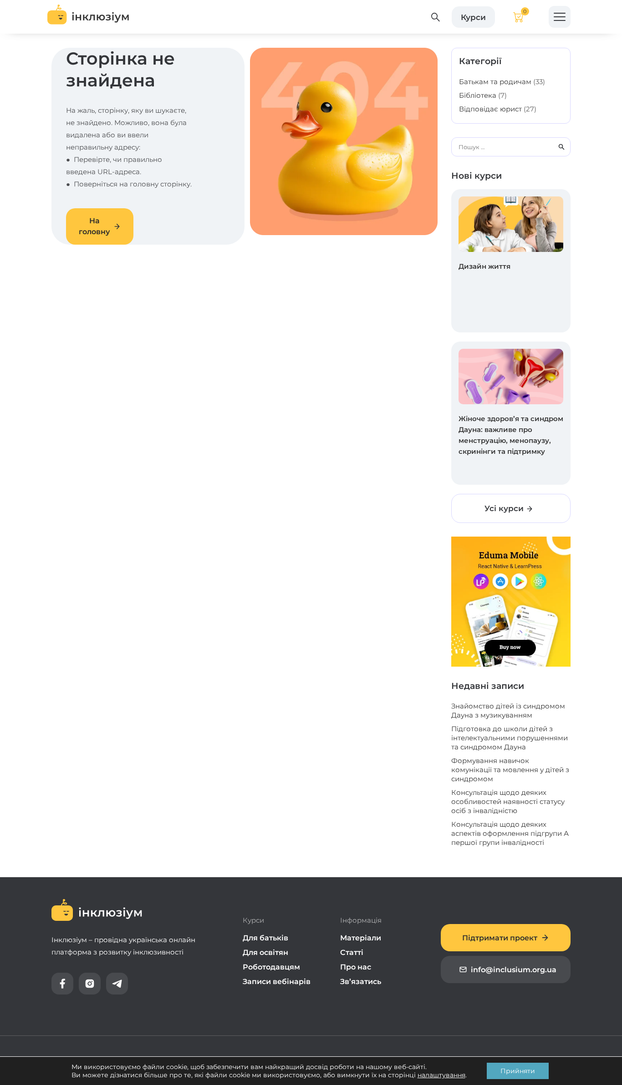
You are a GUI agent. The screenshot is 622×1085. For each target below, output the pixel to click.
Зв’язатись (360, 981)
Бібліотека (477, 95)
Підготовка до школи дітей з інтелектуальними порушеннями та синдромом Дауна (509, 737)
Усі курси (505, 508)
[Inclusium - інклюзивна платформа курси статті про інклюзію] (88, 17)
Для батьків (265, 938)
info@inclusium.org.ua (513, 969)
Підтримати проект (499, 938)
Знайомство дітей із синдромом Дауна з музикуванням (508, 710)
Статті (351, 952)
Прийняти (517, 1071)
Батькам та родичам (495, 81)
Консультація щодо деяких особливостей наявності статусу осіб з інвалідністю (508, 801)
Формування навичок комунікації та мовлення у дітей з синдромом (510, 769)
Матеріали (360, 938)
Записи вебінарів (277, 981)
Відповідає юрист (490, 109)
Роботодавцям (271, 967)
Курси (473, 16)
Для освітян (265, 952)
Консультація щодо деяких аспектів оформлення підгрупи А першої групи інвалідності (510, 833)
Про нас (355, 967)
